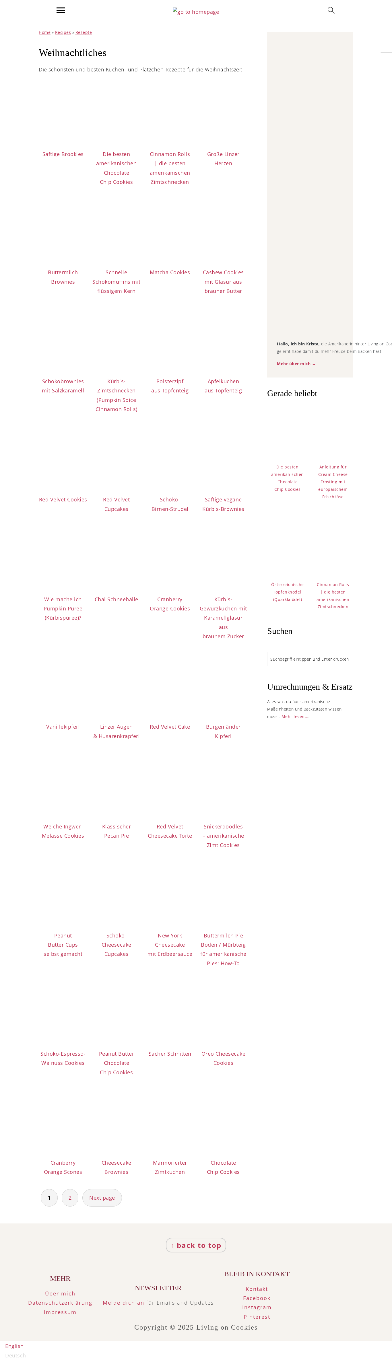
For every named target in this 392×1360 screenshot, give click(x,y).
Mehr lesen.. (294, 716)
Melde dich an (123, 1302)
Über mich (60, 1293)
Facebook (257, 1298)
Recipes (63, 32)
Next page (102, 1197)
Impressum (60, 1312)
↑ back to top (196, 1245)
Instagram (257, 1307)
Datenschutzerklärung (60, 1302)
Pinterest (257, 1316)
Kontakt (257, 1288)
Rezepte (83, 32)
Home (45, 32)
